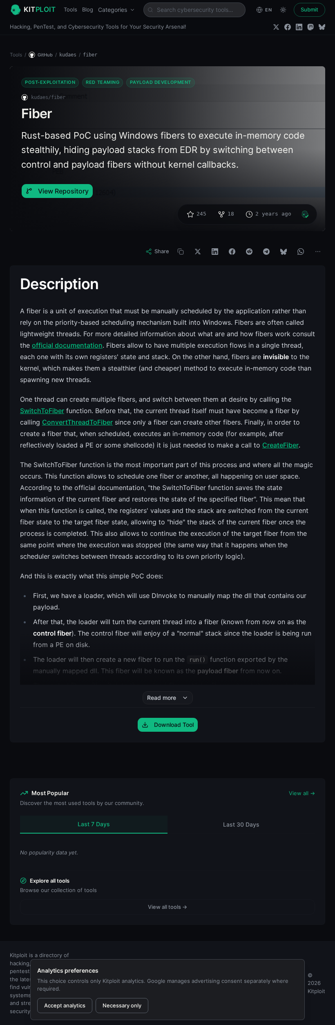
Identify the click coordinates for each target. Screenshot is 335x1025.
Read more (161, 697)
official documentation (67, 345)
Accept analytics (64, 1005)
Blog (87, 9)
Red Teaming (102, 82)
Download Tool (174, 724)
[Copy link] (180, 251)
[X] (197, 251)
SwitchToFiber (42, 411)
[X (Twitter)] (276, 27)
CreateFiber (280, 445)
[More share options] (317, 251)
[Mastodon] (310, 27)
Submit (309, 9)
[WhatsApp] (300, 251)
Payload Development (160, 82)
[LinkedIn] (299, 27)
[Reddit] (249, 251)
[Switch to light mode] (283, 10)
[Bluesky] (322, 27)
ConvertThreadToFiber (77, 422)
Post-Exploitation (50, 82)
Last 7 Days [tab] (94, 823)
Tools (70, 9)
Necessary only (122, 1005)
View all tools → (167, 907)
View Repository (63, 191)
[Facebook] (287, 27)
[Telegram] (266, 251)
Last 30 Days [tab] (241, 824)
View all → (302, 793)
